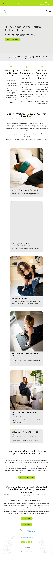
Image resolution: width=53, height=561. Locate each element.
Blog (30, 553)
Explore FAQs (26, 518)
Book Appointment (44, 4)
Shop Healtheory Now (26, 477)
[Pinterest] (27, 542)
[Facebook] (22, 542)
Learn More (26, 524)
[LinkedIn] (32, 542)
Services (35, 553)
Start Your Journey (12, 39)
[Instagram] (24, 542)
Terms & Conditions (23, 553)
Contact (40, 553)
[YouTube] (29, 542)
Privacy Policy (14, 553)
